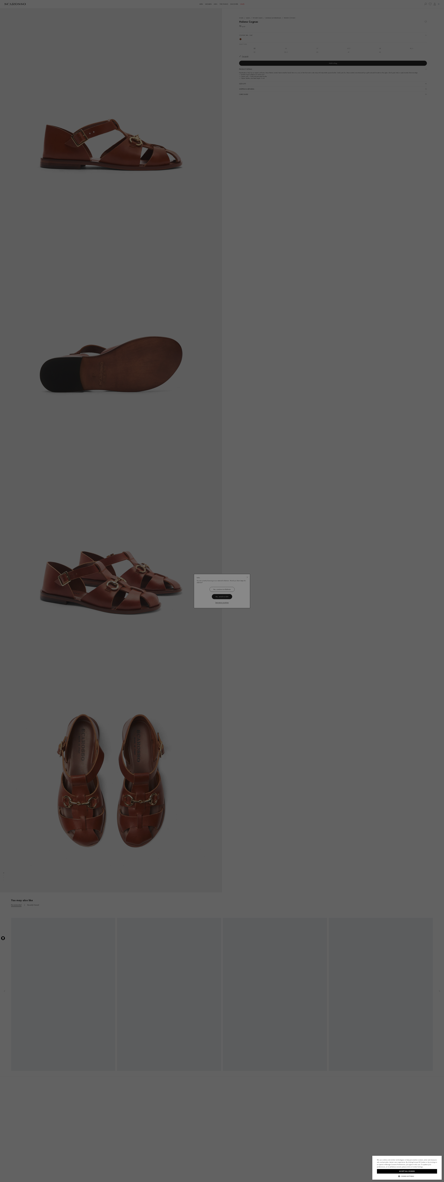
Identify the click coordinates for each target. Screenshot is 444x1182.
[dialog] (222, 591)
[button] (407, 1176)
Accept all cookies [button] (407, 1171)
